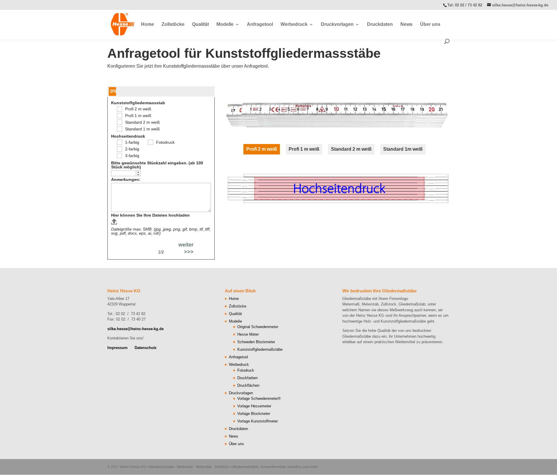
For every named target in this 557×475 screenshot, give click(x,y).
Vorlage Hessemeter (254, 406)
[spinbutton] (125, 174)
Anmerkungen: (125, 179)
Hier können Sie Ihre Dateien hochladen (150, 215)
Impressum (117, 348)
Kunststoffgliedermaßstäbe (260, 349)
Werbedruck (294, 24)
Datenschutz (146, 348)
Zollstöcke (173, 24)
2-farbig (132, 149)
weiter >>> (185, 248)
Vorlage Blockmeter (253, 413)
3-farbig (132, 155)
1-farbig (132, 142)
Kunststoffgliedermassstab (138, 102)
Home (147, 24)
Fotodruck (165, 142)
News (406, 24)
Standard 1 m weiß (142, 129)
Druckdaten (380, 24)
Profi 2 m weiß (138, 109)
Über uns (430, 24)
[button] (138, 172)
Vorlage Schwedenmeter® (259, 398)
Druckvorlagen (337, 24)
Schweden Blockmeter (256, 342)
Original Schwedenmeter (257, 327)
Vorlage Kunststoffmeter (257, 421)
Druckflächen (248, 385)
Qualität (200, 24)
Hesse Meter (248, 334)
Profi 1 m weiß (138, 115)
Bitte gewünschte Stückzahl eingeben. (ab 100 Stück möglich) (157, 165)
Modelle (225, 24)
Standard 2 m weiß (142, 122)
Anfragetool (260, 24)
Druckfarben (247, 378)
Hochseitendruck (128, 136)
